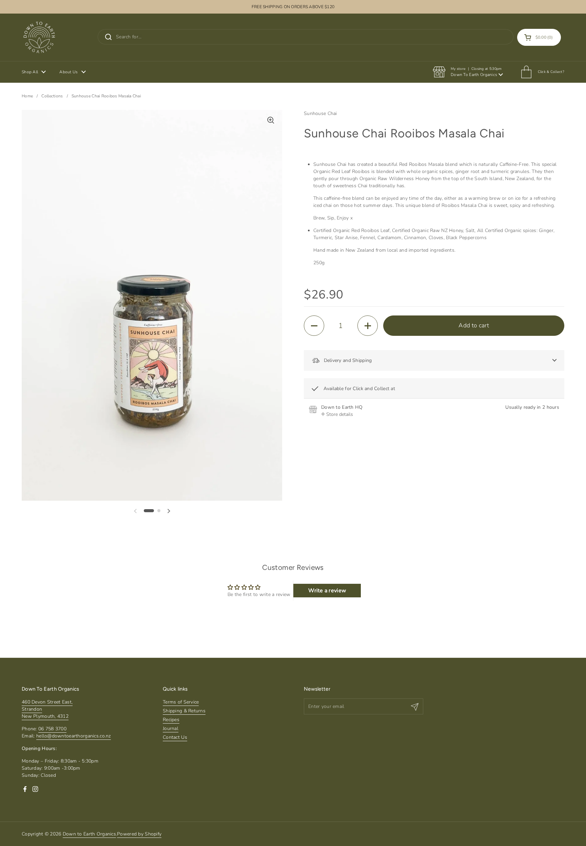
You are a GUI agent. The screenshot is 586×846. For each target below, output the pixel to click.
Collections (52, 96)
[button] (539, 37)
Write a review (327, 590)
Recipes (171, 719)
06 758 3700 (52, 729)
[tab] (337, 414)
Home (27, 96)
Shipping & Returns (184, 711)
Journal (170, 728)
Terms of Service (181, 702)
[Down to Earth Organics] (39, 37)
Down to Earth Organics (89, 834)
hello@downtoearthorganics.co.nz (73, 736)
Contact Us (175, 737)
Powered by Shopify (139, 834)
